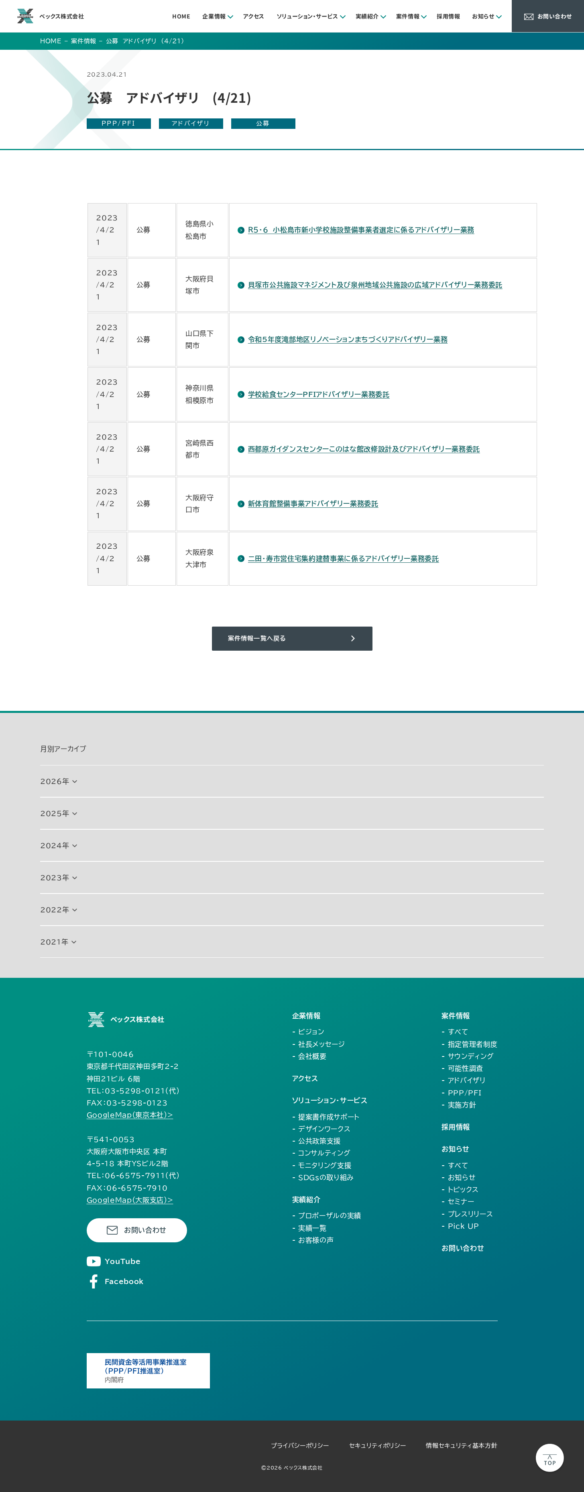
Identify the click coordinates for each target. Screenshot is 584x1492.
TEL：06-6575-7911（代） (133, 1175)
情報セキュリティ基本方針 (461, 1446)
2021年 (54, 941)
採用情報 (448, 16)
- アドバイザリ (463, 1080)
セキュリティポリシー (377, 1446)
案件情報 (407, 16)
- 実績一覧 (309, 1228)
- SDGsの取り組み (323, 1177)
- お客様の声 (313, 1240)
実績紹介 (367, 16)
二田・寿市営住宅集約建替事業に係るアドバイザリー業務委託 (343, 558)
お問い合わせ (145, 1230)
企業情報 (214, 16)
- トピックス (460, 1189)
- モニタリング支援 (322, 1165)
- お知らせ (459, 1177)
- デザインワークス (321, 1129)
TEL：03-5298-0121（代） (133, 1090)
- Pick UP (460, 1226)
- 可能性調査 (462, 1068)
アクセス (254, 16)
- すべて (455, 1031)
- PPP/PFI (461, 1092)
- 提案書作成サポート (326, 1116)
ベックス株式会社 (61, 16)
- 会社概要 (309, 1056)
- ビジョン (308, 1031)
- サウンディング (468, 1056)
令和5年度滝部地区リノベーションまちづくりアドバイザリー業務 (348, 339)
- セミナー (458, 1201)
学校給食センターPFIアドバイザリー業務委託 (318, 394)
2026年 (54, 781)
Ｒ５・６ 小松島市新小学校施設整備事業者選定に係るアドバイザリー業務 (361, 229)
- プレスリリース (467, 1214)
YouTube (123, 1261)
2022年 (54, 909)
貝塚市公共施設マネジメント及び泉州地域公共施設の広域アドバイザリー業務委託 (375, 284)
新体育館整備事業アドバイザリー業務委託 (313, 503)
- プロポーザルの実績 (326, 1215)
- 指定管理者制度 (469, 1044)
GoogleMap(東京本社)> (130, 1114)
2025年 (54, 813)
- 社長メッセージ (318, 1044)
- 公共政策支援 (316, 1141)
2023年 (54, 877)
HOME (181, 16)
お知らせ (483, 16)
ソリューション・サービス (307, 16)
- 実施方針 (459, 1104)
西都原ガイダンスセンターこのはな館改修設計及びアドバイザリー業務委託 (364, 449)
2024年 (54, 845)
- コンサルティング (321, 1153)
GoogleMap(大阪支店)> (130, 1200)
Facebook (124, 1281)
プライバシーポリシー (300, 1446)
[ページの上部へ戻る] (550, 1458)
